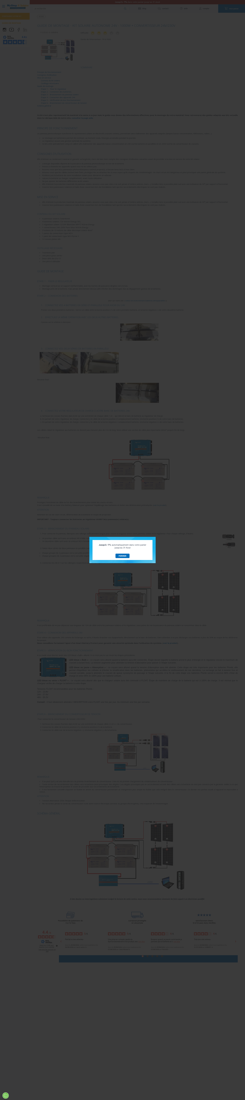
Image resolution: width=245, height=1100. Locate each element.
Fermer (122, 556)
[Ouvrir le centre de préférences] (5, 1095)
